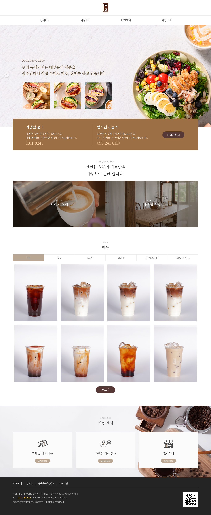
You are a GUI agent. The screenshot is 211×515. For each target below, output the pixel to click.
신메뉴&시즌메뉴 (182, 257)
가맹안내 (126, 20)
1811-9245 (34, 143)
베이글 (121, 257)
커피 (28, 257)
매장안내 (166, 20)
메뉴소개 (85, 20)
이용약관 (28, 483)
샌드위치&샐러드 (151, 257)
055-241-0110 (108, 143)
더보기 (105, 389)
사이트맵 (63, 483)
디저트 (90, 257)
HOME (16, 483)
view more (42, 460)
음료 (59, 257)
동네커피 (45, 20)
